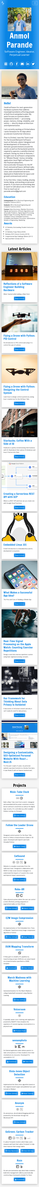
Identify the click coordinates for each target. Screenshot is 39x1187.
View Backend (12, 1151)
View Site (28, 1062)
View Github (20, 815)
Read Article (19, 298)
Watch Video (20, 846)
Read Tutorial (28, 937)
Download (12, 968)
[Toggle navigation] (34, 3)
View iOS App (28, 1151)
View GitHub (20, 880)
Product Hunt (20, 1031)
